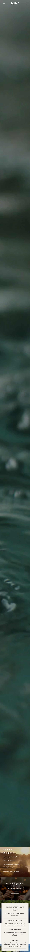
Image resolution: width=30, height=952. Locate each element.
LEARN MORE (15, 893)
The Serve (15, 940)
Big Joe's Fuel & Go (15, 921)
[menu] (4, 4)
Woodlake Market (15, 929)
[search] (26, 4)
